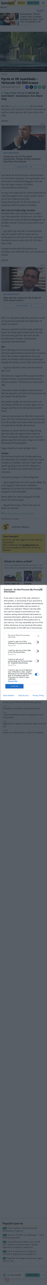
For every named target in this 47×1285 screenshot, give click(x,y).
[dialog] (23, 642)
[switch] (37, 642)
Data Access (23, 695)
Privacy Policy (38, 695)
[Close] (41, 589)
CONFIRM (14, 686)
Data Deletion (8, 695)
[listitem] (23, 636)
